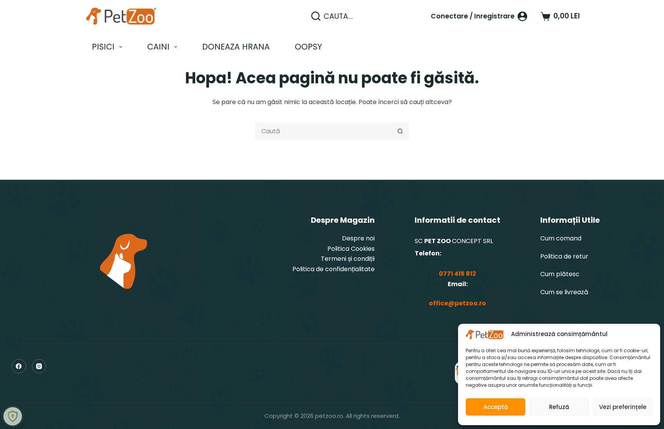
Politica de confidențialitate (333, 269)
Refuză (559, 407)
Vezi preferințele (622, 407)
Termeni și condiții (348, 258)
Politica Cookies (351, 248)
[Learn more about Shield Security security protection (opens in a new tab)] (13, 416)
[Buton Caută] (400, 131)
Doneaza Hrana (236, 46)
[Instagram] (39, 366)
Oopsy (308, 46)
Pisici (103, 46)
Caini (158, 46)
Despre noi (358, 238)
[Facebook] (19, 366)
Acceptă (495, 407)
